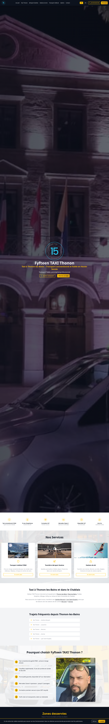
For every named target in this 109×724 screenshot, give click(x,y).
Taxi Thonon (24, 3)
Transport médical (54, 3)
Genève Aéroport (60, 599)
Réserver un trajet (63, 276)
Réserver (104, 3)
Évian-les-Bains (72, 594)
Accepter (101, 721)
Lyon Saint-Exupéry (72, 599)
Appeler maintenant (48, 276)
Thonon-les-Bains (62, 594)
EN (85, 3)
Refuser (95, 721)
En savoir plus (18, 574)
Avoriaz (70, 601)
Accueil (17, 3)
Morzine (64, 601)
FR (81, 3)
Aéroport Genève (33, 3)
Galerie (62, 3)
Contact (68, 3)
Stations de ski (43, 3)
